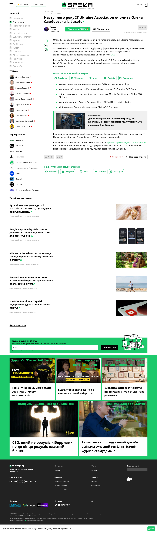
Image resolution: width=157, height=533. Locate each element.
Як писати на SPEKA (61, 490)
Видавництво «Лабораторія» (27, 168)
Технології (18, 62)
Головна (47, 11)
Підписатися (103, 29)
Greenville (19, 140)
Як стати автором (38, 5)
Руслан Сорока (53, 28)
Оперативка (56, 13)
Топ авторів (24, 5)
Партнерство (95, 486)
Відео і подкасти (21, 55)
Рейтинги (18, 58)
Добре (151, 528)
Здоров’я (17, 66)
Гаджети (17, 51)
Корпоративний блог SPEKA (26, 162)
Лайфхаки (18, 44)
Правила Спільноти (61, 481)
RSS (92, 501)
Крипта (16, 40)
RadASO (19, 184)
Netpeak (19, 179)
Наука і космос (20, 33)
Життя (16, 47)
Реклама (94, 481)
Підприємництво (21, 25)
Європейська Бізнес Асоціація (27, 190)
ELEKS (18, 173)
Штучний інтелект (22, 36)
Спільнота (18, 18)
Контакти (94, 470)
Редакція (57, 470)
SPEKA (16, 514)
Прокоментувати (137, 157)
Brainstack (20, 157)
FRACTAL (19, 151)
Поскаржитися (117, 157)
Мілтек (16, 29)
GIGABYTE (19, 146)
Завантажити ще (18, 325)
